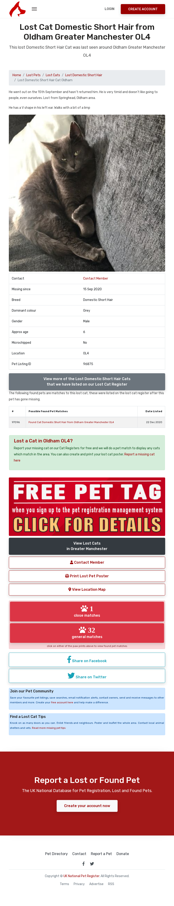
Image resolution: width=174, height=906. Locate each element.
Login (109, 9)
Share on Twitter (90, 677)
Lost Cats (53, 75)
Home (16, 75)
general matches (87, 632)
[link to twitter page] (92, 864)
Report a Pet (101, 854)
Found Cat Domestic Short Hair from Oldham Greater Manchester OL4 (71, 422)
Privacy (79, 884)
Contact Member (95, 278)
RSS (111, 884)
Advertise (96, 884)
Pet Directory (56, 854)
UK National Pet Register (81, 876)
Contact (79, 854)
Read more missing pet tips (48, 728)
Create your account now (87, 806)
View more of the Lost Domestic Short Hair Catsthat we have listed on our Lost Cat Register (87, 381)
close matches (87, 611)
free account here (62, 702)
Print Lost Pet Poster (89, 576)
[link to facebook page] (83, 864)
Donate (122, 854)
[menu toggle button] (34, 9)
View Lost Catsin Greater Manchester (87, 546)
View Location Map (88, 589)
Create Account (143, 9)
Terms (64, 884)
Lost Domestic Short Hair (83, 75)
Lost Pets (33, 75)
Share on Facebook (89, 661)
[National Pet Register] (17, 9)
